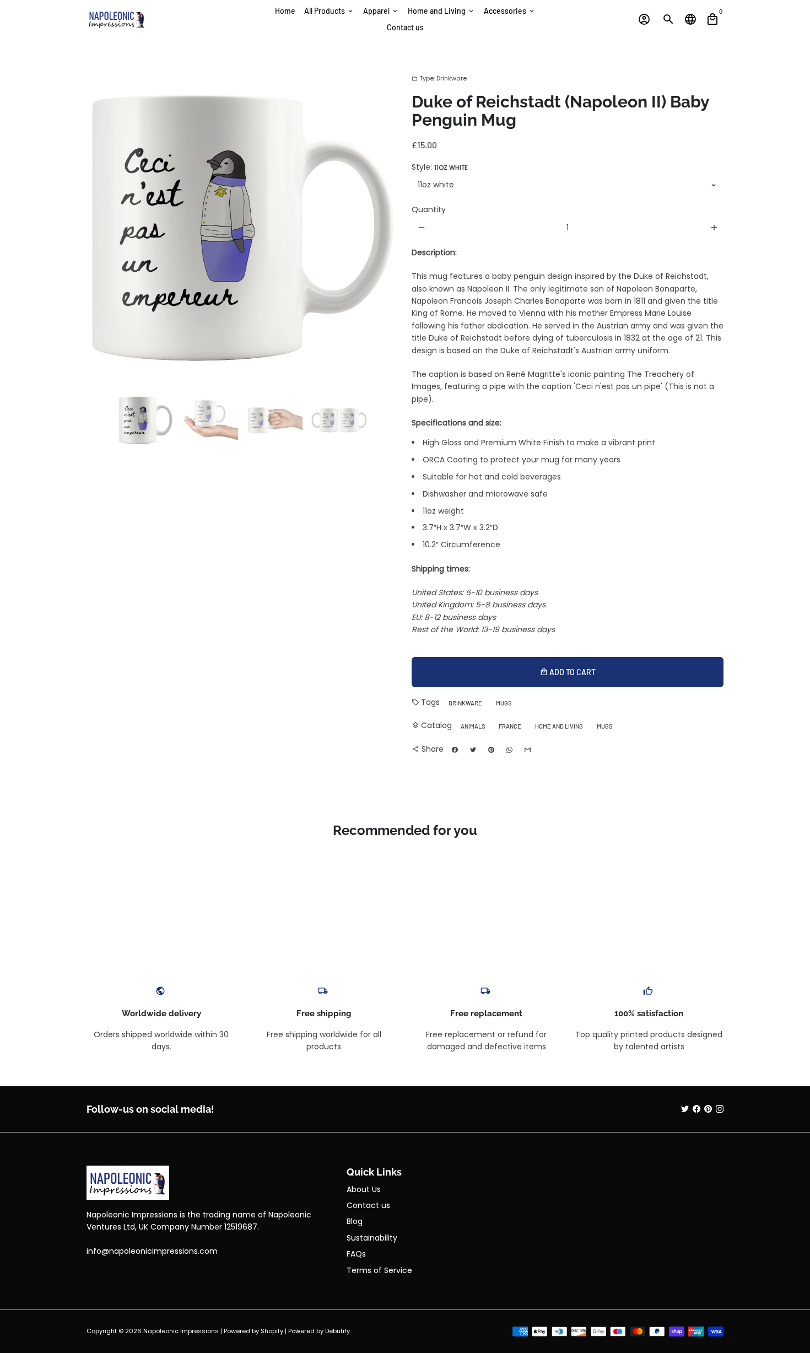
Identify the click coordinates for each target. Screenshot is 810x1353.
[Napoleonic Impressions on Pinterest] (708, 1108)
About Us (364, 1189)
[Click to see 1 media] (146, 420)
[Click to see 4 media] (339, 420)
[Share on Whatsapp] (509, 750)
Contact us (405, 27)
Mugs (503, 703)
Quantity (429, 209)
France (510, 726)
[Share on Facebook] (454, 750)
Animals (473, 726)
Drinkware (465, 703)
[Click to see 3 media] (275, 420)
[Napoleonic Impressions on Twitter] (685, 1108)
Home (285, 10)
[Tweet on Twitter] (473, 750)
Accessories (510, 10)
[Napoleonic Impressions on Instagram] (719, 1108)
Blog (355, 1221)
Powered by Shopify (253, 1331)
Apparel (381, 10)
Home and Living (441, 10)
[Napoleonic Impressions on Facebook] (696, 1108)
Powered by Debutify (319, 1331)
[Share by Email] (527, 750)
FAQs (356, 1253)
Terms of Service (379, 1270)
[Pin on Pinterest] (491, 750)
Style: (440, 167)
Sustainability (372, 1237)
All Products (329, 10)
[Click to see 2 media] (210, 420)
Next (384, 228)
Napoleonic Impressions (181, 1331)
